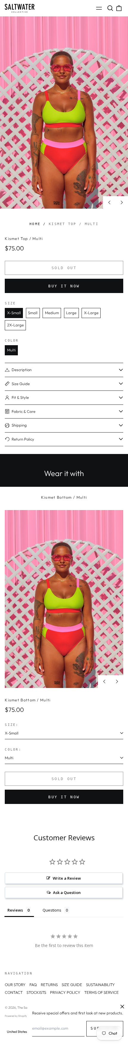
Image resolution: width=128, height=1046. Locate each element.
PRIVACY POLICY (65, 992)
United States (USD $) (23, 1032)
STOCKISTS (36, 992)
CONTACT (14, 992)
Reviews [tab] (15, 910)
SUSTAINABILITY (100, 984)
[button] (110, 8)
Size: (11, 725)
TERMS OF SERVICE (101, 992)
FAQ (33, 984)
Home (34, 224)
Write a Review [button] (67, 878)
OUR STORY (15, 984)
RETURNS (49, 984)
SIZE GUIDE (72, 984)
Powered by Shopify (16, 1015)
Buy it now (64, 286)
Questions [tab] (52, 910)
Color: (13, 749)
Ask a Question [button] (67, 892)
